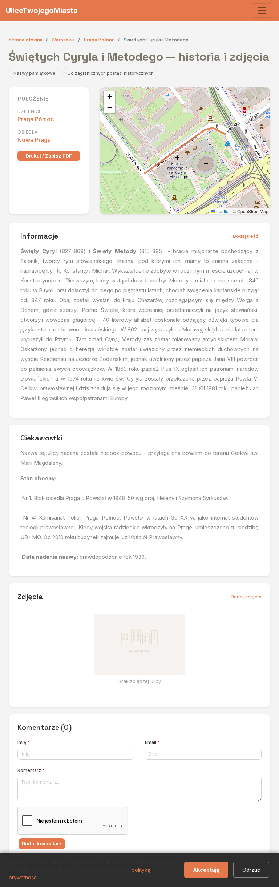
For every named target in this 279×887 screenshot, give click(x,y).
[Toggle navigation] (262, 10)
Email (152, 742)
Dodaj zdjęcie (246, 596)
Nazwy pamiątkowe (34, 73)
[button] (109, 96)
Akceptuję (206, 870)
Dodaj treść (246, 236)
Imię (23, 742)
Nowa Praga (34, 139)
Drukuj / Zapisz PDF (49, 156)
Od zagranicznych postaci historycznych (110, 73)
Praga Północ (35, 119)
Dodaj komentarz (42, 843)
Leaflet (222, 211)
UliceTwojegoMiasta (42, 10)
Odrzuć (251, 870)
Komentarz (31, 770)
